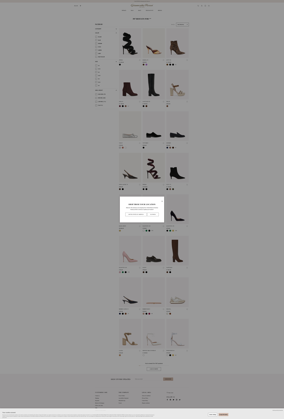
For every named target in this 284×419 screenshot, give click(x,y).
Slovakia (153, 214)
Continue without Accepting (278, 410)
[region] (142, 413)
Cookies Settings (212, 414)
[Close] (162, 201)
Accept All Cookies (223, 414)
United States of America (136, 214)
